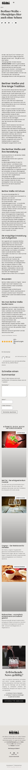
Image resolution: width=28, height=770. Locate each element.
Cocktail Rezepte (11, 742)
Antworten (4, 365)
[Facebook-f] (10, 753)
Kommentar (5, 385)
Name (4, 399)
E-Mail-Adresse (6, 405)
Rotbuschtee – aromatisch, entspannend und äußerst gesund (12, 616)
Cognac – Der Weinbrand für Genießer (13, 546)
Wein (22, 742)
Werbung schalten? (14, 748)
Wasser (12, 745)
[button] (14, 2)
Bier (12, 744)
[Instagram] (17, 753)
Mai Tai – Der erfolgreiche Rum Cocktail (13, 481)
